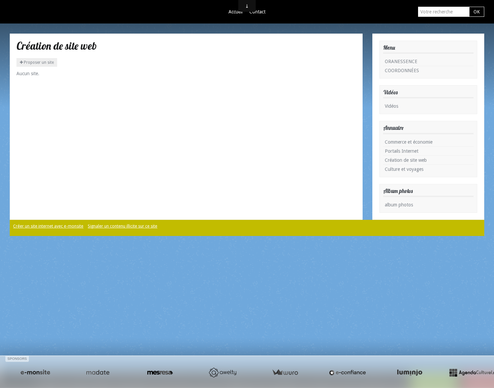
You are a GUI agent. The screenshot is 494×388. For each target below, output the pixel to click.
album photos (399, 204)
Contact (257, 11)
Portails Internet (401, 151)
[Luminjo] (409, 373)
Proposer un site (38, 62)
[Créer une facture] (285, 373)
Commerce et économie (409, 142)
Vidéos (391, 106)
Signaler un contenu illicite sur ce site (122, 226)
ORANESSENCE (401, 61)
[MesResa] (160, 373)
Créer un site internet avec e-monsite (48, 226)
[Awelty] (222, 373)
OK (477, 11)
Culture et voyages (404, 169)
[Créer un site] (35, 373)
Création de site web (406, 160)
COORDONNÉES (402, 70)
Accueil (236, 11)
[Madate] (98, 373)
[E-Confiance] (347, 373)
